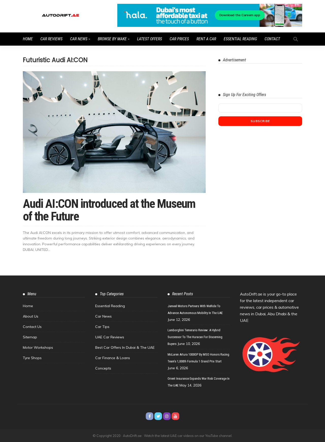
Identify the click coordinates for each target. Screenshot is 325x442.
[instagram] (167, 416)
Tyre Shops (32, 358)
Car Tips (102, 326)
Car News (78, 38)
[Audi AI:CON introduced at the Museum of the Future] (114, 132)
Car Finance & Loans (112, 358)
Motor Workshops (38, 347)
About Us (30, 316)
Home (28, 38)
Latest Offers (149, 38)
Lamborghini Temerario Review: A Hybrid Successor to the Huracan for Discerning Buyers (195, 337)
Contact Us (32, 326)
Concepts (103, 368)
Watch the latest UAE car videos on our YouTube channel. (188, 436)
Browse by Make (112, 38)
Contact (272, 38)
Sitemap (30, 337)
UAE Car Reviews (109, 337)
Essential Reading (240, 38)
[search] (295, 39)
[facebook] (149, 416)
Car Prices (179, 38)
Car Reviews (51, 38)
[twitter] (158, 416)
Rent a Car (206, 38)
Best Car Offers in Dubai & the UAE (125, 347)
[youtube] (175, 416)
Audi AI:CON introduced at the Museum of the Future (109, 210)
